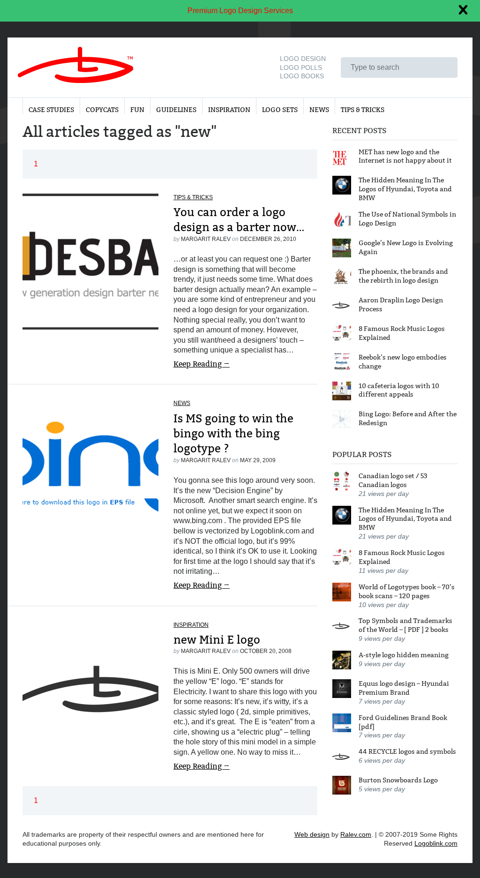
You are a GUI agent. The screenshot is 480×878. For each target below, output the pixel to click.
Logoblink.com (436, 843)
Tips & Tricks (362, 109)
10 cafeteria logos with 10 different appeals (399, 390)
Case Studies (51, 109)
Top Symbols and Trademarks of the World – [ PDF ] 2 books (405, 625)
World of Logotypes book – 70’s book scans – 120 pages (407, 591)
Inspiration (229, 109)
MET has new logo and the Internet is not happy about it (405, 156)
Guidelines (176, 109)
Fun (137, 109)
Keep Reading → (201, 364)
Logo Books (302, 76)
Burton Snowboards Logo (398, 780)
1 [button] (36, 164)
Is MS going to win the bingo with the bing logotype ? (233, 434)
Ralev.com (355, 834)
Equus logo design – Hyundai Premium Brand (404, 688)
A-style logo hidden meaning (404, 655)
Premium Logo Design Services (240, 11)
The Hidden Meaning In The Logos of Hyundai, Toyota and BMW (405, 189)
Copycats (102, 109)
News (319, 109)
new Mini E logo (216, 639)
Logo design (303, 58)
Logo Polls (301, 67)
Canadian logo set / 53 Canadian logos (393, 480)
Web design (312, 834)
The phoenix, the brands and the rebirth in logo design (403, 276)
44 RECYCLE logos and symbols (407, 751)
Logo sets (280, 109)
